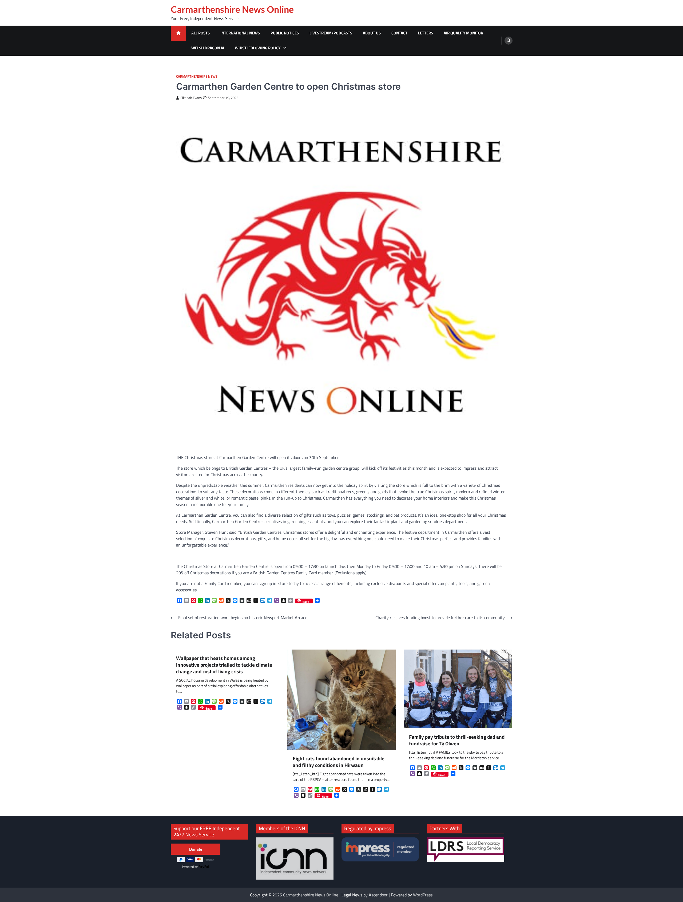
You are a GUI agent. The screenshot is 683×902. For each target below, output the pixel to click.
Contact (399, 33)
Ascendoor (378, 895)
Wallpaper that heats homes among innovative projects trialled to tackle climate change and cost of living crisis (224, 665)
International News (240, 33)
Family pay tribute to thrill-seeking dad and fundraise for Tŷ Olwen (457, 740)
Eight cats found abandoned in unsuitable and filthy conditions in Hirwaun (338, 762)
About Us (372, 33)
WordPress (422, 895)
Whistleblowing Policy (257, 48)
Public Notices (285, 33)
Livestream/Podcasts (330, 33)
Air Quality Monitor (463, 33)
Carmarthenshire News (196, 76)
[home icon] (178, 33)
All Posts (200, 33)
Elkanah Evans (191, 97)
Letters (425, 33)
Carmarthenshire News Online (232, 9)
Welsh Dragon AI (207, 48)
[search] (509, 41)
